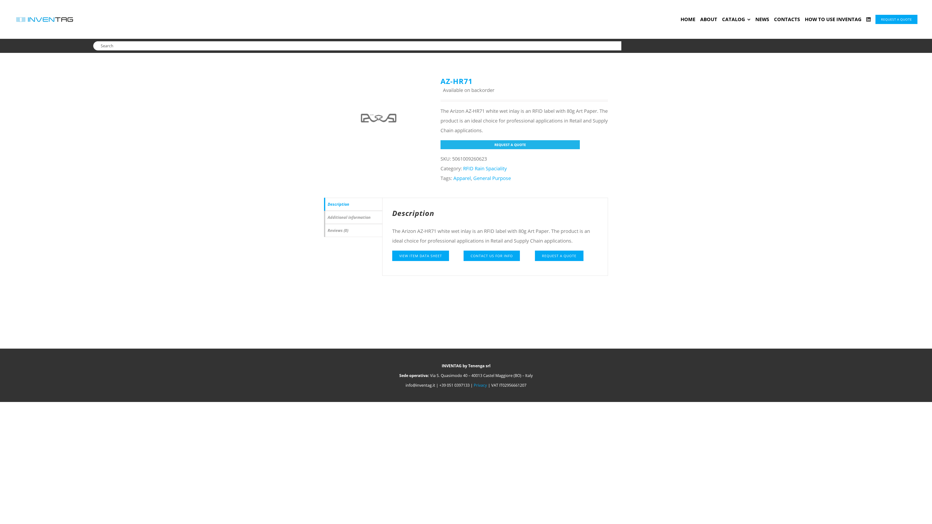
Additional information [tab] (349, 217)
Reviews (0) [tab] (338, 230)
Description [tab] (338, 204)
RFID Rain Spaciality (485, 168)
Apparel (462, 178)
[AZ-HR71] (378, 118)
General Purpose (492, 178)
